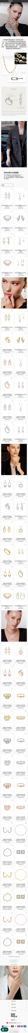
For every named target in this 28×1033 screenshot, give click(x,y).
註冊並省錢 (13, 1010)
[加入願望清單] (12, 189)
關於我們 (14, 1001)
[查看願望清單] (23, 4)
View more (14, 961)
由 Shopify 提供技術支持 (14, 1031)
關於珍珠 (14, 1004)
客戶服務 (14, 1007)
